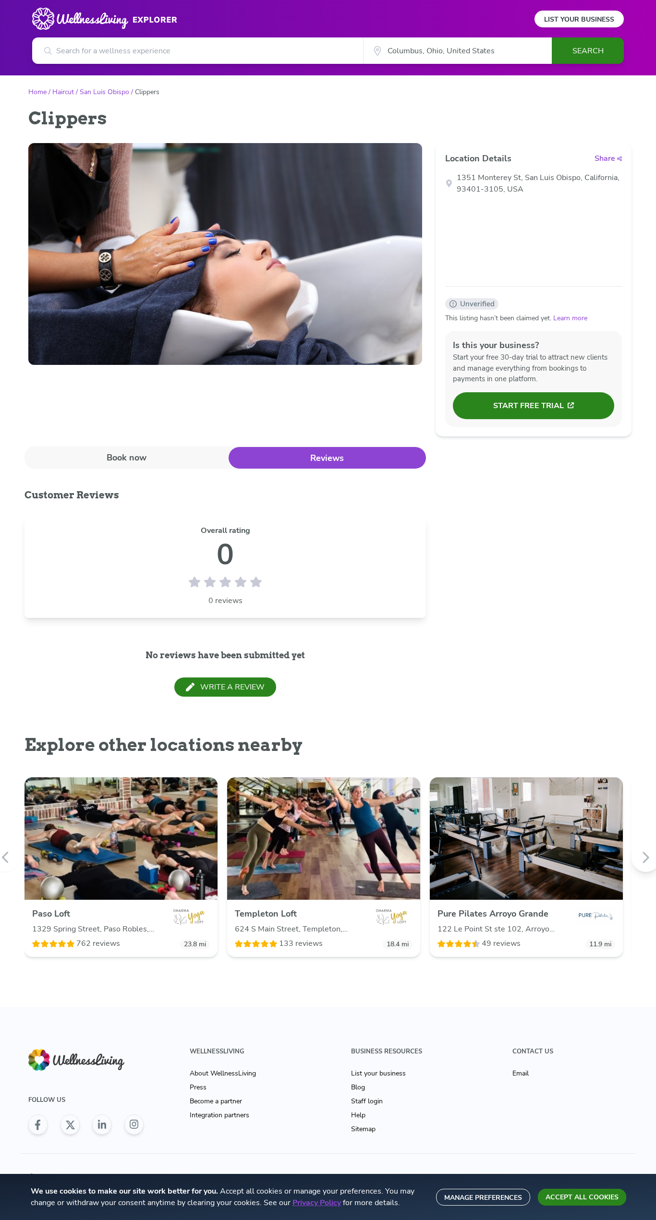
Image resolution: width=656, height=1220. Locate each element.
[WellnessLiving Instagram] (134, 1124)
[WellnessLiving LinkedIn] (101, 1124)
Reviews (327, 458)
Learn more (570, 318)
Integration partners (219, 1115)
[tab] (126, 457)
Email (520, 1073)
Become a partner (216, 1101)
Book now (126, 457)
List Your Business (579, 19)
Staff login (367, 1101)
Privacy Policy (316, 1202)
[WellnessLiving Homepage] (86, 1059)
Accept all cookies (582, 1197)
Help (358, 1115)
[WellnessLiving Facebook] (38, 1124)
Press (198, 1087)
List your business (378, 1073)
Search (588, 51)
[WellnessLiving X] (70, 1124)
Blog (358, 1087)
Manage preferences (483, 1197)
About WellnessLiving (223, 1073)
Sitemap (363, 1129)
